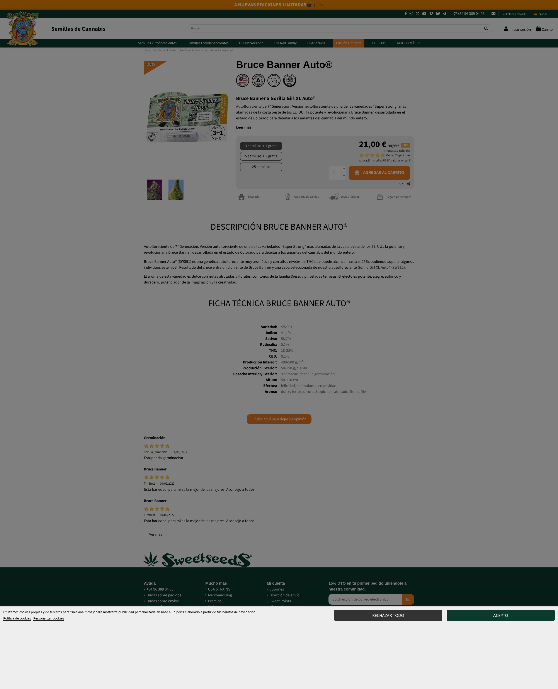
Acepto (500, 615)
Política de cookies (17, 618)
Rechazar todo (388, 615)
